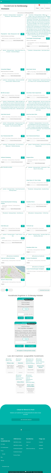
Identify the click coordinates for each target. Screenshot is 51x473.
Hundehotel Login (5, 466)
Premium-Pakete (16, 455)
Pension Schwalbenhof (31, 258)
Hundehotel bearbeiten (18, 448)
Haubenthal (20, 363)
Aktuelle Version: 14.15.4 (37, 472)
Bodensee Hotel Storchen (40, 366)
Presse (2, 450)
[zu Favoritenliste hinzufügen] (2, 16)
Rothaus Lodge (10, 363)
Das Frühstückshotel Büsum (33, 135)
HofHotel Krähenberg (6, 157)
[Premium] (48, 357)
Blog (1, 457)
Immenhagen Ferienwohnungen (33, 38)
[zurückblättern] (3, 23)
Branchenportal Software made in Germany (16, 472)
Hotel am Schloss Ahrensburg (8, 258)
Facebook (41, 442)
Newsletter (41, 448)
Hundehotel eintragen (17, 451)
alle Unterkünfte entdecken (26, 419)
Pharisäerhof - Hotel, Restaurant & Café (10, 33)
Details (26, 339)
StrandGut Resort (30, 201)
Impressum (28, 442)
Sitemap (2, 460)
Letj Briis (3, 238)
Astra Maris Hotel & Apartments (33, 92)
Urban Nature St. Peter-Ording (33, 180)
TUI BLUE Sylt (29, 225)
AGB (27, 445)
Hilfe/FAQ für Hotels (17, 442)
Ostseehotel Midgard (6, 69)
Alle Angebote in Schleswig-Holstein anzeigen (26, 350)
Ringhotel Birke (30, 157)
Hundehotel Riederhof (30, 366)
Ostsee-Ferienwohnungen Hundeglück (35, 268)
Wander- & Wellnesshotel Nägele (30, 385)
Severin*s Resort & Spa (6, 279)
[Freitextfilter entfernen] (45, 1)
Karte (42, 8)
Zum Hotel (21, 317)
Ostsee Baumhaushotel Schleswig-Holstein (9, 202)
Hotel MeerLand (4, 225)
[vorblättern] (22, 23)
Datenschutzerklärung (30, 448)
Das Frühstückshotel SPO (7, 135)
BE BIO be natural (5, 92)
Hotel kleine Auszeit (5, 114)
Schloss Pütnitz (20, 381)
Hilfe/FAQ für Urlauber (17, 445)
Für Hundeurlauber (4, 447)
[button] (3, 290)
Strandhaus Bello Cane (31, 247)
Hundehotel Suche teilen (44, 290)
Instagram (41, 445)
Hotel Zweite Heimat (31, 69)
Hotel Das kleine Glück (31, 114)
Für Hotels (3, 444)
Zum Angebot (29, 317)
